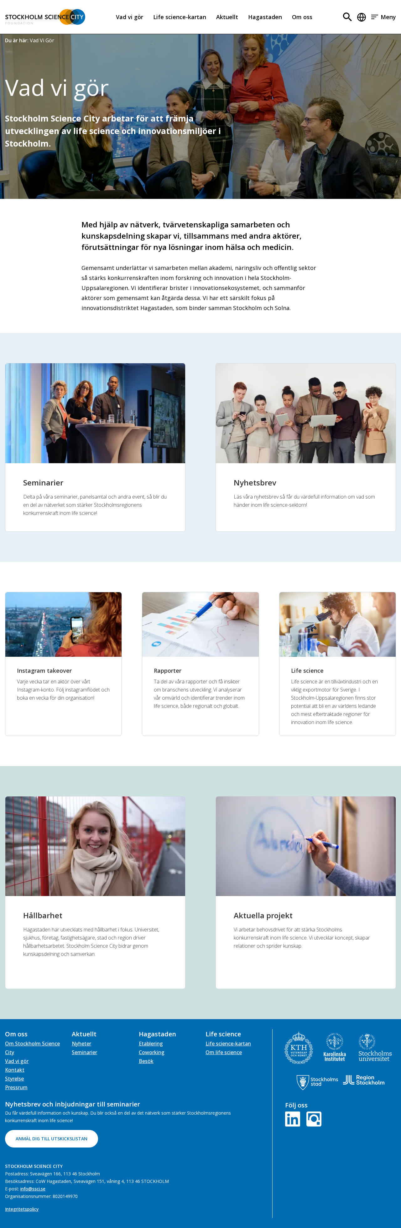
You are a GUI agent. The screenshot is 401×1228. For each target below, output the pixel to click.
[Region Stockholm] (363, 1080)
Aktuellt (227, 17)
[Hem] (45, 17)
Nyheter (81, 1043)
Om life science (224, 1052)
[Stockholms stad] (317, 1082)
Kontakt (14, 1069)
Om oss (302, 17)
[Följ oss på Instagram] (312, 1118)
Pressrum (16, 1087)
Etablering (151, 1043)
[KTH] (299, 1048)
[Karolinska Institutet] (335, 1047)
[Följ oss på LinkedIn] (294, 1118)
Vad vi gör (129, 17)
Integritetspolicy (22, 1209)
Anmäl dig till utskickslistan (51, 1139)
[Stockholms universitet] (375, 1047)
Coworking (151, 1052)
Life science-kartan (179, 17)
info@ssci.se (32, 1189)
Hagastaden (265, 17)
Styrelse (14, 1078)
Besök (146, 1061)
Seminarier (84, 1052)
